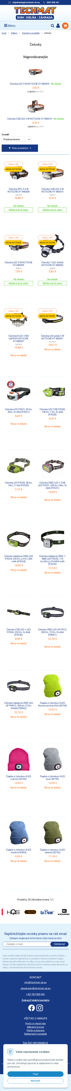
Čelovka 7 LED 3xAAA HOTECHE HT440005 (52, 263)
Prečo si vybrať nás (35, 1023)
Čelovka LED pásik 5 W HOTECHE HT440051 (52, 337)
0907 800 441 (53, 2)
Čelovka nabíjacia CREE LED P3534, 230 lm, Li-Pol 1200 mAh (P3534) (18, 559)
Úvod (4, 33)
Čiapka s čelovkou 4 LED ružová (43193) (18, 777)
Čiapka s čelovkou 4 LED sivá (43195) (52, 777)
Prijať (35, 1074)
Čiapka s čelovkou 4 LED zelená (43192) (52, 851)
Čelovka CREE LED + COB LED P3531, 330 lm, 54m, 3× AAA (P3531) (52, 485)
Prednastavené (11, 139)
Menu (11, 25)
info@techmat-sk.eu (35, 982)
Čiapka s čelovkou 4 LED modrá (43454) (18, 851)
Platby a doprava (35, 1030)
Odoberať (59, 944)
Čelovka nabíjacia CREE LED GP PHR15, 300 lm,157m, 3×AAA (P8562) (18, 706)
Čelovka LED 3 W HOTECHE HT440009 (29, 83)
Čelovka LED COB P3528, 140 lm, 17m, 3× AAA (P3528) (52, 412)
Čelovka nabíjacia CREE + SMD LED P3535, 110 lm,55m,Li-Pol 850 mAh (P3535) (52, 560)
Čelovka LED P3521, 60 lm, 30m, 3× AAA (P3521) (18, 410)
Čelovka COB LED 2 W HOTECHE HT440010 (29, 118)
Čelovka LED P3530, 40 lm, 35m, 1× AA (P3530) (18, 484)
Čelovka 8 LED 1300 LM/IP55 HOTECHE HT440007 (18, 338)
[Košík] (65, 25)
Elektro (14, 33)
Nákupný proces (35, 1027)
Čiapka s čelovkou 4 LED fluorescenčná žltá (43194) (52, 704)
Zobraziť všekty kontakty (35, 1000)
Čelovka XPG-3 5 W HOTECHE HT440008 (19, 190)
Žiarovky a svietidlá (30, 33)
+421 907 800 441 (35, 994)
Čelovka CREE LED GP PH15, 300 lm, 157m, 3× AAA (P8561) (52, 632)
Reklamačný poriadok (35, 1034)
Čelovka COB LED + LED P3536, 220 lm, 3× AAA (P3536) (18, 632)
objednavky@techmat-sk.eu (26, 2)
